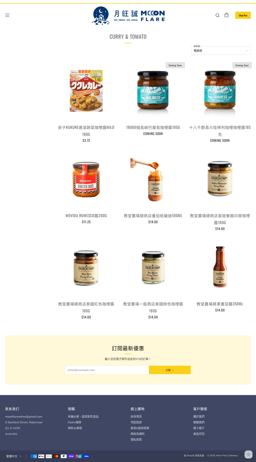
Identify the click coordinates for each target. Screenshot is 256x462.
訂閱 (168, 370)
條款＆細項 (75, 428)
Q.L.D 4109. (13, 428)
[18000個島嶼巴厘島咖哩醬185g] (153, 91)
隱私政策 (136, 439)
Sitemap (233, 455)
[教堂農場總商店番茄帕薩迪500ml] (153, 179)
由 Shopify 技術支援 (194, 455)
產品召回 (198, 433)
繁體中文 (11, 456)
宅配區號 (136, 422)
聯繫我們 (198, 422)
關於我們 (198, 416)
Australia (11, 433)
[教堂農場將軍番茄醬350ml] (220, 267)
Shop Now (243, 15)
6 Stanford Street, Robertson (23, 422)
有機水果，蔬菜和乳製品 (83, 416)
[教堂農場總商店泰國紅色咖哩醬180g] (86, 267)
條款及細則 (138, 433)
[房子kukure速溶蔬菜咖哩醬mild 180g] (86, 91)
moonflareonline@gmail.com (23, 416)
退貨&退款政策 (140, 428)
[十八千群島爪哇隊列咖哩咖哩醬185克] (220, 91)
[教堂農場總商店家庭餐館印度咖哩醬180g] (220, 179)
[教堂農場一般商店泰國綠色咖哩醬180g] (153, 267)
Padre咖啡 (74, 422)
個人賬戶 (198, 428)
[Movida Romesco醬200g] (86, 179)
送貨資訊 (136, 416)
